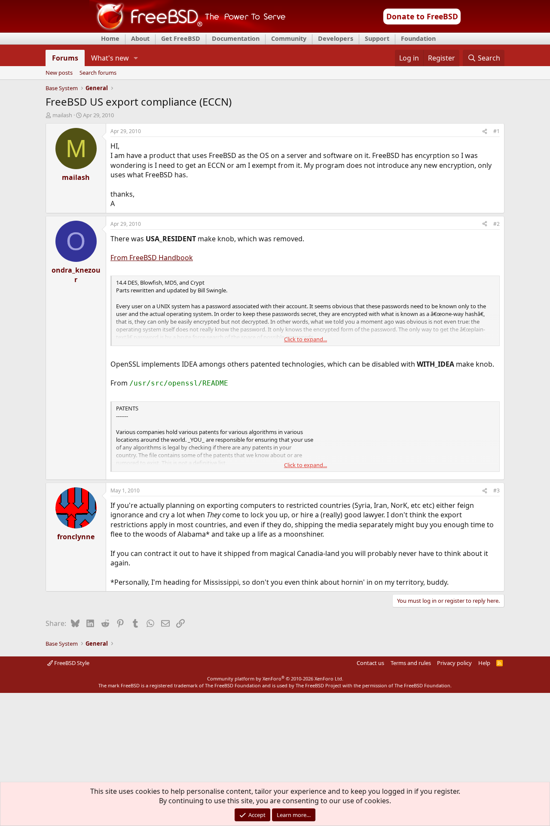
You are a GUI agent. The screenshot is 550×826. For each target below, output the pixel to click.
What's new (110, 58)
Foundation (418, 38)
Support (377, 38)
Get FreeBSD (180, 38)
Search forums (97, 73)
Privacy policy (454, 663)
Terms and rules (411, 663)
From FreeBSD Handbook (151, 257)
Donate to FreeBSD (422, 16)
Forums (65, 58)
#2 (496, 224)
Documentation (236, 38)
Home (110, 38)
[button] (136, 58)
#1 (496, 131)
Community (288, 38)
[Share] (484, 132)
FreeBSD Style (71, 663)
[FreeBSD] (187, 29)
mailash (62, 115)
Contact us (370, 663)
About (140, 38)
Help (484, 663)
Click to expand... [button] (305, 339)
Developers (335, 38)
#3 (496, 490)
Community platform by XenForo (275, 678)
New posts (59, 73)
